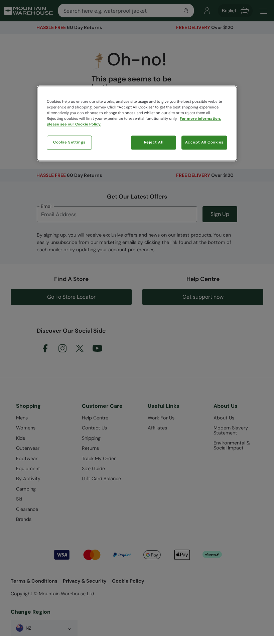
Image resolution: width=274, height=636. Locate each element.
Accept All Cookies (204, 142)
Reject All (154, 142)
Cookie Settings (69, 142)
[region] (137, 123)
